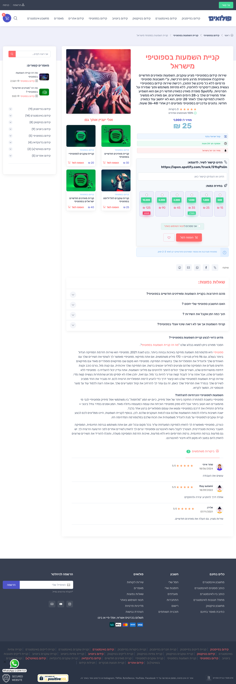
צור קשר (226, 5)
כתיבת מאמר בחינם (212, 611)
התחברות (172, 600)
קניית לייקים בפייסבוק (193, 649)
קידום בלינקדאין (91, 658)
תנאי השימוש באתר (174, 226)
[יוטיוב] (61, 604)
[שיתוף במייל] (188, 267)
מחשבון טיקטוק (215, 606)
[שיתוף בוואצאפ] (197, 267)
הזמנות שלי (171, 588)
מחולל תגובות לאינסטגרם (208, 600)
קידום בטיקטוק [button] (142, 18)
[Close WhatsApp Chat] (4, 661)
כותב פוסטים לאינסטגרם (209, 588)
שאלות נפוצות (135, 594)
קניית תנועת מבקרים (111, 662)
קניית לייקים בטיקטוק (120, 654)
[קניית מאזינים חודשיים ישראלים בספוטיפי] (81, 180)
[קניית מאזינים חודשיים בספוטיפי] (116, 136)
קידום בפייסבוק (219, 649)
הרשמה (17, 5)
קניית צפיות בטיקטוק (149, 654)
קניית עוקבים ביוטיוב (44, 654)
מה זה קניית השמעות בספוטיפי (159, 345)
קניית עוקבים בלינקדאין (64, 658)
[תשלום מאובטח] (14, 678)
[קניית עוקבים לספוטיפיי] (81, 136)
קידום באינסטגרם (103, 649)
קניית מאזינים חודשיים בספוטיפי (116, 155)
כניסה (6, 5)
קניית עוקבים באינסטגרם (73, 649)
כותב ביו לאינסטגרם (212, 594)
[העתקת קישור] (215, 267)
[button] (15, 18)
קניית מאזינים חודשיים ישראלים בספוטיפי (81, 200)
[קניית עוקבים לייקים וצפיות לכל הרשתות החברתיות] (220, 18)
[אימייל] (52, 604)
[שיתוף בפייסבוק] (206, 267)
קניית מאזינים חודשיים (118, 658)
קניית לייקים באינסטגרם (40, 649)
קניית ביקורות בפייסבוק (132, 649)
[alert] (220, 203)
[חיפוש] (12, 54)
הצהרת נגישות (134, 611)
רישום (174, 606)
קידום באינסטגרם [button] (166, 18)
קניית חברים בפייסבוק (163, 649)
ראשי (227, 35)
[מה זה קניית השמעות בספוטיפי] (44, 76)
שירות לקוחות (135, 582)
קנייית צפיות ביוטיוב (72, 654)
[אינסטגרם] (69, 604)
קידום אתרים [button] (76, 18)
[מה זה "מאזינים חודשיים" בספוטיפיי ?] (44, 92)
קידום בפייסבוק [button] (191, 18)
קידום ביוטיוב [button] (120, 18)
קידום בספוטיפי (211, 35)
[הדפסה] (179, 267)
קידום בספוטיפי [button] (98, 18)
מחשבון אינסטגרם (213, 582)
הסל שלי (173, 582)
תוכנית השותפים (168, 611)
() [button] (39, 108)
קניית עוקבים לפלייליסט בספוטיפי (116, 200)
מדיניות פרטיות (134, 606)
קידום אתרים (135, 662)
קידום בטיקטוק (206, 654)
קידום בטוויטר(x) (36, 658)
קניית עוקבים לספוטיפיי (81, 153)
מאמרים (138, 588)
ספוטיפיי (218, 352)
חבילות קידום (87, 662)
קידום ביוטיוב (96, 654)
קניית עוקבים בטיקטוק (179, 654)
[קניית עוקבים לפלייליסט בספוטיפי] (116, 180)
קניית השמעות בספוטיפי (185, 35)
